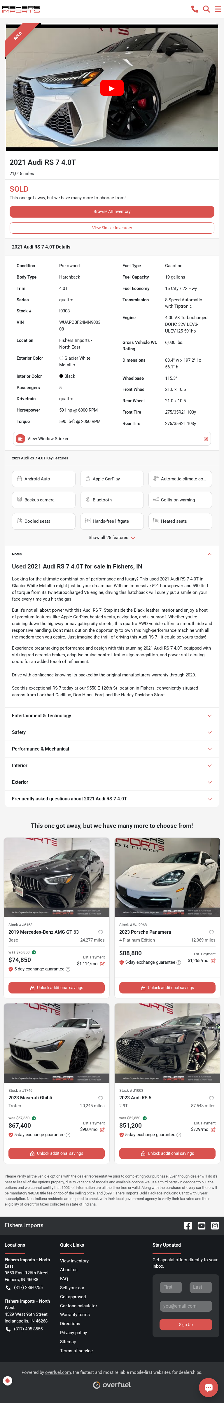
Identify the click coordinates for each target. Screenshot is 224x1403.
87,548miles (203, 1105)
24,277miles (92, 940)
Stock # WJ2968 (133, 925)
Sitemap (68, 1341)
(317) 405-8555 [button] (28, 1329)
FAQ (64, 1278)
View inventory (74, 1261)
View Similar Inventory (112, 227)
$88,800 (130, 953)
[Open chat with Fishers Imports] (208, 1387)
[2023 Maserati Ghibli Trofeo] (56, 1043)
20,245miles (92, 1105)
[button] (195, 9)
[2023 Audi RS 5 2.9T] (167, 1043)
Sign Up (186, 1324)
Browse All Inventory (112, 211)
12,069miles (203, 940)
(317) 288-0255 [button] (28, 1287)
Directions (70, 1323)
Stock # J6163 (20, 925)
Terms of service (76, 1350)
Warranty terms (75, 1314)
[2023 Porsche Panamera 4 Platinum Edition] (167, 877)
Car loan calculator (78, 1305)
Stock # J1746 (20, 1090)
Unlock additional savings (60, 987)
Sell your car (72, 1287)
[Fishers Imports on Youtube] (199, 1225)
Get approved (73, 1296)
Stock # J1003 (131, 1090)
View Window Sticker (48, 438)
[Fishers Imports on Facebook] (185, 1225)
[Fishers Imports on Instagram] (212, 1225)
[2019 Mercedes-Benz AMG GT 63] (56, 877)
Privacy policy (73, 1332)
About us (69, 1269)
